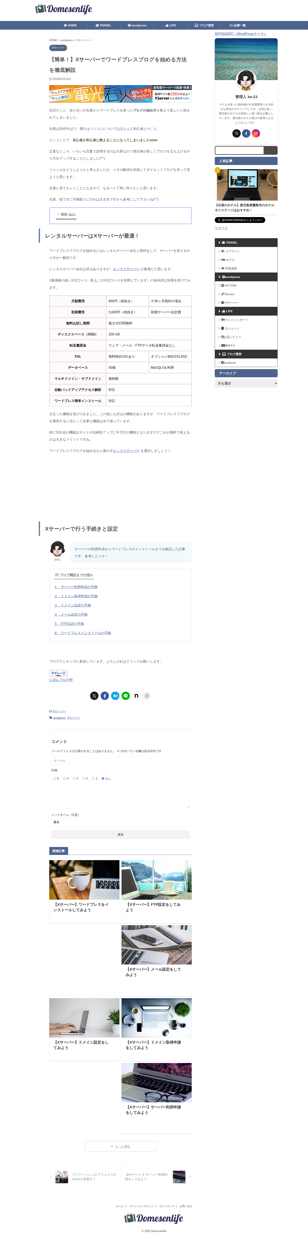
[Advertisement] (120, 488)
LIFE (173, 25)
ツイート (221, 228)
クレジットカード (236, 319)
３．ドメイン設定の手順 (72, 605)
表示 (72, 214)
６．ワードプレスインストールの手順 (82, 633)
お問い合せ (186, 1206)
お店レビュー (232, 337)
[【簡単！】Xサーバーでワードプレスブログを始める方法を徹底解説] (115, 696)
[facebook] (105, 696)
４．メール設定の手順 (71, 614)
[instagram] (256, 133)
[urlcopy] (146, 696)
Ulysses (229, 294)
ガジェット (232, 328)
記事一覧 (239, 25)
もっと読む (123, 1146)
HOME (72, 25)
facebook (230, 362)
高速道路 (231, 268)
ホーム (120, 1206)
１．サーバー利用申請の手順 (76, 587)
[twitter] (94, 696)
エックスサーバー (126, 269)
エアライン (233, 251)
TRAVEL (105, 25)
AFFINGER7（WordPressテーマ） (241, 34)
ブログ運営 (206, 25)
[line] (126, 696)
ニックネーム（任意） (66, 814)
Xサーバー (59, 711)
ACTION (230, 285)
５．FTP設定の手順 (69, 624)
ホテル (230, 259)
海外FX (230, 345)
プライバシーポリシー (141, 1206)
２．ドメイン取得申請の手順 (76, 596)
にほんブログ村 (61, 680)
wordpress (139, 25)
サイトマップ (166, 1206)
